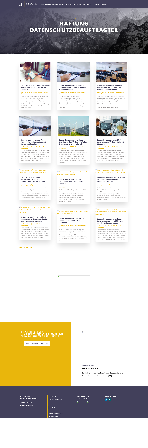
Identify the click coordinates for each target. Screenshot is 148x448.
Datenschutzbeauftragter (27, 185)
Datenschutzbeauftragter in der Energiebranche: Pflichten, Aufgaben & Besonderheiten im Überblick (73, 142)
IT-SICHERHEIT (87, 4)
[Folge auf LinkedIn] (106, 399)
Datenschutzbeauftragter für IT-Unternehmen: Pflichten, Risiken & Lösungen (110, 142)
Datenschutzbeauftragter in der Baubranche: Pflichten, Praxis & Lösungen (71, 181)
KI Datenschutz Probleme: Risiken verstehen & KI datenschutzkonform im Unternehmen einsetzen (35, 219)
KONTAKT (104, 4)
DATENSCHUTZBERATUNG (73, 4)
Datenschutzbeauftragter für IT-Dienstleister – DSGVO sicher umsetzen (71, 220)
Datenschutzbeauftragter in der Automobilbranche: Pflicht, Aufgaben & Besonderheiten (73, 87)
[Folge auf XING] (109, 399)
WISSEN (97, 4)
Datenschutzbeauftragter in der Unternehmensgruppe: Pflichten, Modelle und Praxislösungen (110, 221)
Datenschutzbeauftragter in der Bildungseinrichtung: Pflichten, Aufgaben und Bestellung (109, 87)
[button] (4, 444)
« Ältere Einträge (25, 247)
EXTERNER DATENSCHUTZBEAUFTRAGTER (52, 4)
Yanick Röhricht (27, 92)
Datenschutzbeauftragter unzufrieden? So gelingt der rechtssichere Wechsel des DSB (33, 179)
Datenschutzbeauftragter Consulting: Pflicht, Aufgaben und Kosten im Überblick (35, 87)
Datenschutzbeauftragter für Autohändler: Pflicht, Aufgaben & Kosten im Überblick (33, 142)
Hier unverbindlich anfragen (37, 343)
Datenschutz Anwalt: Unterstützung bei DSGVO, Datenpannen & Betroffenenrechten (111, 179)
